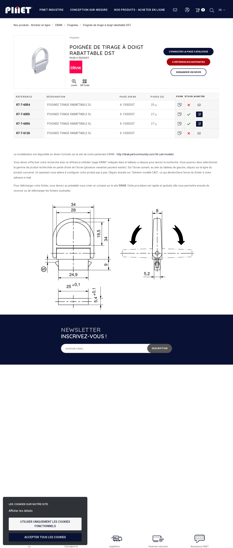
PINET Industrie (52, 9)
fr (220, 10)
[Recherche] (211, 10)
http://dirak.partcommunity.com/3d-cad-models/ (145, 154)
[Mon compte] (187, 10)
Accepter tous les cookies (45, 537)
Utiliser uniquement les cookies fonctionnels (45, 524)
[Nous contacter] (175, 10)
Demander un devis (188, 72)
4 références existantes (188, 61)
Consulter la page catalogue (188, 51)
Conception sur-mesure (89, 9)
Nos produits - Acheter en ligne (139, 9)
